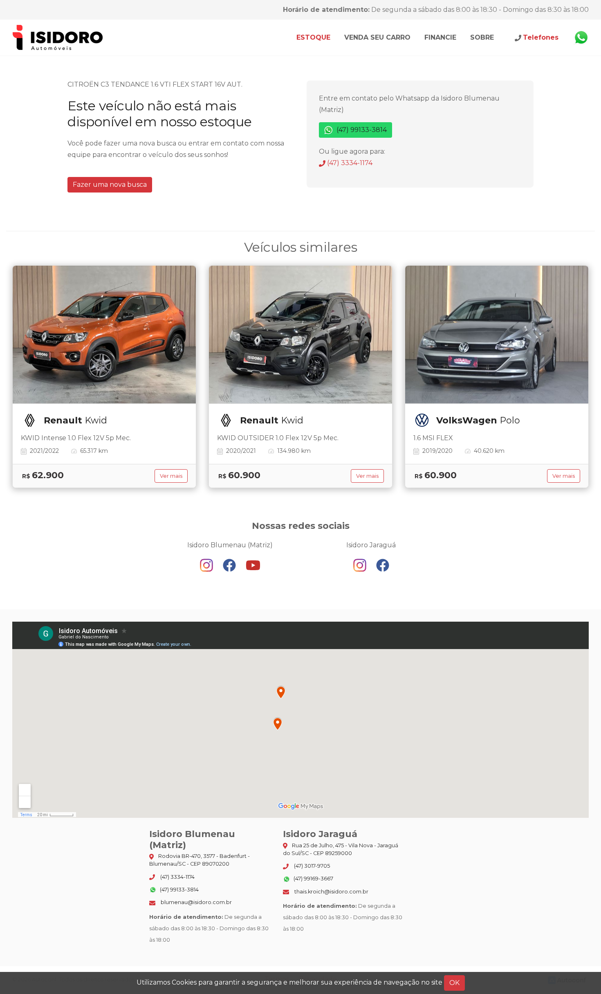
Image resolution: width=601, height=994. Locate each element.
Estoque (313, 37)
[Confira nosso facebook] (230, 565)
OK (454, 983)
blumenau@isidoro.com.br (195, 902)
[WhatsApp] (581, 37)
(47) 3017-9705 (311, 866)
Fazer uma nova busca (110, 184)
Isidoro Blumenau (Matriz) (58, 38)
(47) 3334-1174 (348, 163)
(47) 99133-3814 (361, 130)
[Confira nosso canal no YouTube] (253, 565)
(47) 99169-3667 (312, 878)
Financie (440, 37)
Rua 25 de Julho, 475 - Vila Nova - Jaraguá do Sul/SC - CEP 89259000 (340, 849)
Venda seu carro (377, 37)
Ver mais (171, 476)
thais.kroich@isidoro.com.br (330, 892)
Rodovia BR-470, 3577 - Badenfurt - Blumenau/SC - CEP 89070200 (199, 860)
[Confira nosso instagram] (207, 565)
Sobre (482, 37)
